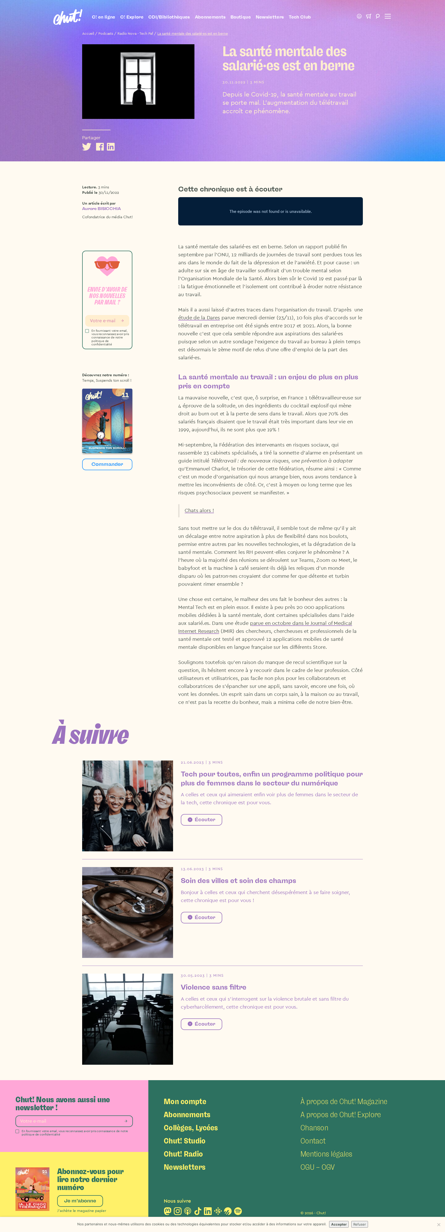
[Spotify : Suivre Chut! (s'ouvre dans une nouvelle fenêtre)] (238, 1213)
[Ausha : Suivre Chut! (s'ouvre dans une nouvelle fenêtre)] (228, 1213)
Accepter (339, 1224)
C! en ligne (103, 17)
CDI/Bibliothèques (169, 17)
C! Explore (131, 17)
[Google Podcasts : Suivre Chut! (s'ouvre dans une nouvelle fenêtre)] (218, 1213)
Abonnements (210, 17)
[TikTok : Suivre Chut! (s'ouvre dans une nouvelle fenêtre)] (198, 1213)
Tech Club (300, 17)
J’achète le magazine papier (81, 1211)
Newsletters (270, 17)
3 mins (103, 187)
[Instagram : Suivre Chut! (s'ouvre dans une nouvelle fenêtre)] (178, 1213)
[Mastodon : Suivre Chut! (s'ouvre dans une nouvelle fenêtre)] (168, 1213)
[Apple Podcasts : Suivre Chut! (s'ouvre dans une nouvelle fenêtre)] (188, 1213)
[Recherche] (377, 17)
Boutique (240, 17)
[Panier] (368, 17)
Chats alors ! (199, 510)
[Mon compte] (359, 17)
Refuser (359, 1224)
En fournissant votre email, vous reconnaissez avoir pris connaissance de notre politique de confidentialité (110, 337)
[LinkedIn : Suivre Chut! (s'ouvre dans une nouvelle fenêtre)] (208, 1213)
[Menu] (387, 17)
